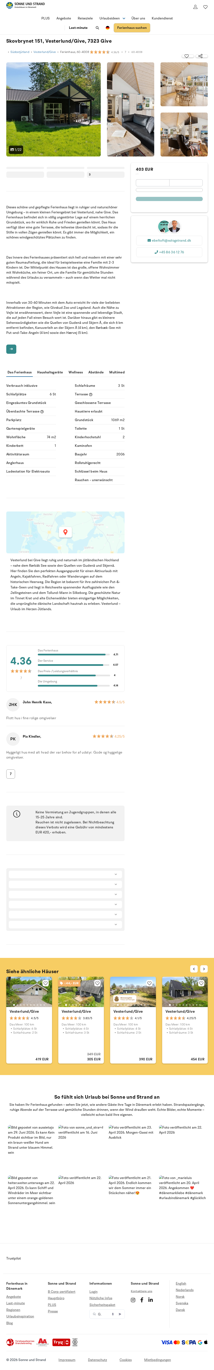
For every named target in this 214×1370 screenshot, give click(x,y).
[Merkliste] (205, 7)
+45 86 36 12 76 (171, 252)
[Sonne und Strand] (25, 6)
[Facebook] (141, 1299)
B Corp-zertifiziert (61, 1292)
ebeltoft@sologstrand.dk (171, 240)
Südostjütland (19, 52)
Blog (9, 1323)
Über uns (138, 18)
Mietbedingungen (157, 1360)
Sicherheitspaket (102, 1305)
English (181, 1284)
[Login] (195, 7)
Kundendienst (162, 18)
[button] (31, 1149)
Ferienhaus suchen (132, 28)
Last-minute (78, 28)
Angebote (63, 18)
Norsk (180, 1296)
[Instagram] (133, 1299)
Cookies (126, 1360)
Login (93, 1292)
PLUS (45, 18)
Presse (53, 1311)
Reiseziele (85, 18)
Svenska (182, 1303)
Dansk (180, 1310)
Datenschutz (97, 1360)
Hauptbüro (56, 1298)
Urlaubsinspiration (20, 1316)
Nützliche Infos (100, 1298)
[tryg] (62, 1345)
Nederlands (185, 1290)
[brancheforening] (20, 1345)
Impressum (67, 1360)
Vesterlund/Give (44, 52)
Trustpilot (13, 1258)
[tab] (14, 1005)
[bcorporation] (76, 1345)
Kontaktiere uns (141, 1291)
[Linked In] (150, 1299)
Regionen (13, 1310)
